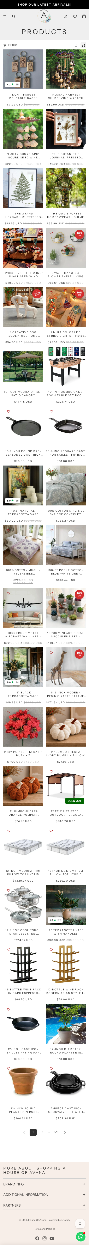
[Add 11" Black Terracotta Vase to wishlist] (8, 652)
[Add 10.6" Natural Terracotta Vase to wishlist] (8, 471)
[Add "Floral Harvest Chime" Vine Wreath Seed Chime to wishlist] (51, 54)
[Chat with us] (81, 1237)
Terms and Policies (44, 1229)
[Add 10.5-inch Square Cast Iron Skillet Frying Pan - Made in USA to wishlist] (51, 411)
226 (55, 1132)
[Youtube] (51, 1238)
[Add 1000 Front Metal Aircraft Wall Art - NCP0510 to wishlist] (8, 593)
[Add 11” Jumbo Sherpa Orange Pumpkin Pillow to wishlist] (8, 771)
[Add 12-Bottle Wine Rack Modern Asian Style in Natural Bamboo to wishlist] (51, 949)
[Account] (65, 16)
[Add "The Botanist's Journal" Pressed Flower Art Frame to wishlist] (51, 114)
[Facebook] (37, 1238)
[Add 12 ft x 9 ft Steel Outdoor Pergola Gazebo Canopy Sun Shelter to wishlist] (51, 771)
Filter (12, 45)
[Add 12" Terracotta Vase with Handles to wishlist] (51, 890)
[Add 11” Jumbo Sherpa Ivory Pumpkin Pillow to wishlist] (51, 712)
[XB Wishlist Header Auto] (74, 16)
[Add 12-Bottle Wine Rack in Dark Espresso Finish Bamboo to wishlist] (8, 949)
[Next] (65, 1132)
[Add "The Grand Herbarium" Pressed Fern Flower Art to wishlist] (8, 173)
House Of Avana (37, 1220)
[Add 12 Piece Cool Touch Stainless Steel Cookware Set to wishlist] (8, 890)
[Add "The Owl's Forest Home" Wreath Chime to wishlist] (51, 173)
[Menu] (5, 16)
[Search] (13, 16)
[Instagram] (44, 1238)
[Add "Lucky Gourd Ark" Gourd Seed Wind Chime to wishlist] (8, 114)
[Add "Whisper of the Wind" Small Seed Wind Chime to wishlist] (8, 233)
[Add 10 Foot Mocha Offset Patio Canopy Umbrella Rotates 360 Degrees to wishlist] (8, 352)
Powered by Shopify (59, 1220)
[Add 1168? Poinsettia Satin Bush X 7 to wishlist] (8, 712)
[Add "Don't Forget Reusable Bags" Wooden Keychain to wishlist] (8, 54)
